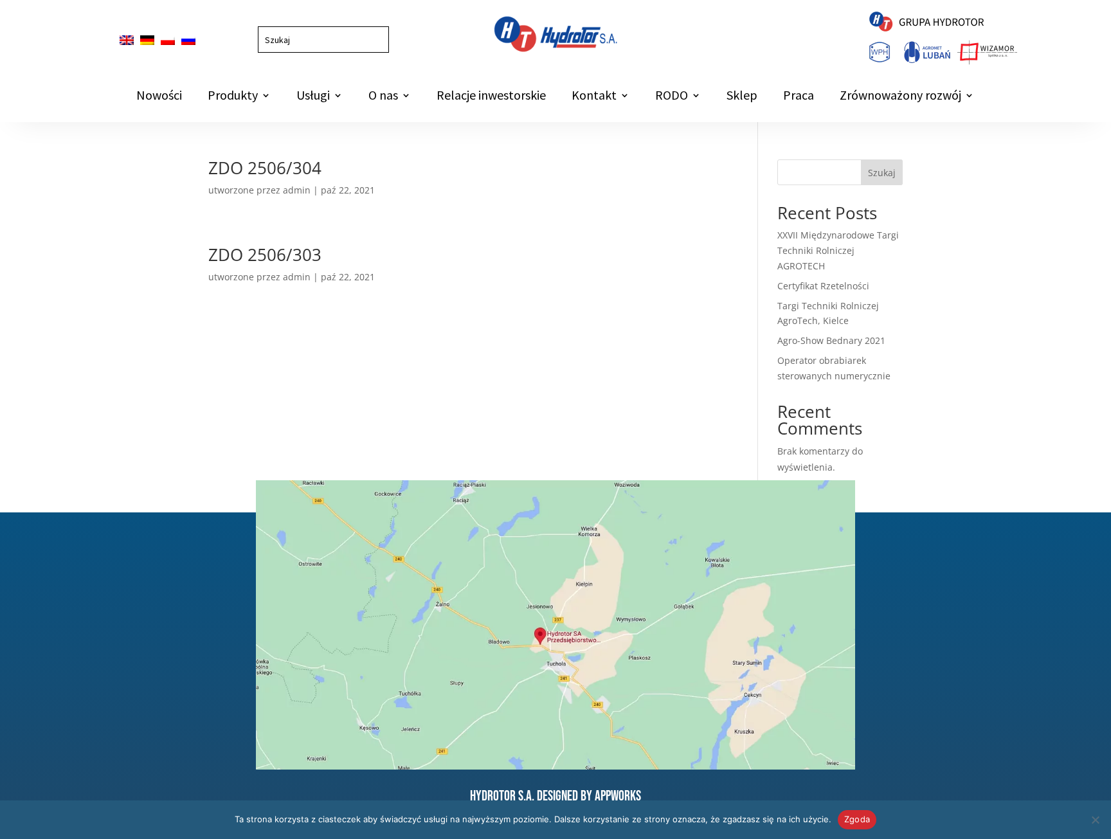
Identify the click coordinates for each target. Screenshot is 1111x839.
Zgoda (857, 819)
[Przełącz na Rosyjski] (188, 40)
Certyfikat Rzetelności (823, 286)
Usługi (313, 97)
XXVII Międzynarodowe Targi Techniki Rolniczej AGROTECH (838, 250)
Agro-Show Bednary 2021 (831, 340)
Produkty (233, 97)
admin (297, 190)
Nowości (159, 97)
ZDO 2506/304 (264, 167)
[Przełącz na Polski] (168, 40)
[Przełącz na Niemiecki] (147, 40)
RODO (671, 97)
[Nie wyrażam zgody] (1094, 819)
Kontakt (594, 97)
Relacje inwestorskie (491, 97)
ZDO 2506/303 (264, 254)
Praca (798, 97)
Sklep (742, 97)
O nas (383, 97)
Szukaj (882, 173)
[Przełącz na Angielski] (126, 40)
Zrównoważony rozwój (900, 97)
